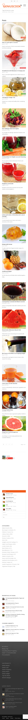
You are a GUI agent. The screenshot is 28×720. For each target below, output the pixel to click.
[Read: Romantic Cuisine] (4, 494)
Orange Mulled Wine (7, 410)
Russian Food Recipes (7, 554)
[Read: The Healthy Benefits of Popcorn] (3, 604)
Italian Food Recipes (7, 544)
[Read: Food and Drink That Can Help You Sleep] (3, 611)
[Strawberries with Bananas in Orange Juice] (14, 60)
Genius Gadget (6, 673)
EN (11, 1)
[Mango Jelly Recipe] (14, 233)
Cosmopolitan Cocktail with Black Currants (13, 301)
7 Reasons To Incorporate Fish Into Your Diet (14, 606)
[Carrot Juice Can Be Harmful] (14, 373)
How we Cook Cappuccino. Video (12, 633)
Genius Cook (5, 667)
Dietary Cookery (6, 538)
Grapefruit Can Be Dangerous (10, 432)
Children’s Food (6, 532)
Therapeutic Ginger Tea (8, 97)
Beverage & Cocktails (7, 530)
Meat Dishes (5, 548)
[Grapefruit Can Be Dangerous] (14, 423)
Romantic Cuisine (9, 493)
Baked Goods (5, 528)
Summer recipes (6, 562)
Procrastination (6, 655)
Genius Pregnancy (6, 669)
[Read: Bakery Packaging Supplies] (3, 707)
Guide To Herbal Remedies (9, 652)
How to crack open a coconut (10, 42)
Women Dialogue (6, 677)
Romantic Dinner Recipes (8, 552)
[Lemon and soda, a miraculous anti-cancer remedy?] (14, 204)
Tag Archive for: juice (8, 10)
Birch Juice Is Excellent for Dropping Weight (13, 353)
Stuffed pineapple (7, 271)
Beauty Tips (5, 648)
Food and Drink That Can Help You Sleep (13, 610)
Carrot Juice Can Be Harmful (9, 383)
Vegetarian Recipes (7, 566)
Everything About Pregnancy (9, 650)
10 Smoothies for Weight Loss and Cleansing (14, 157)
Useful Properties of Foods (9, 564)
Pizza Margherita (9, 501)
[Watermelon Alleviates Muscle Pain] (14, 319)
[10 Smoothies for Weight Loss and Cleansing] (14, 146)
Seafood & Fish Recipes (8, 560)
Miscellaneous (5, 550)
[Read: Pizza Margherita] (4, 502)
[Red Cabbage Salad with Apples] (14, 118)
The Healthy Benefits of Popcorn (12, 603)
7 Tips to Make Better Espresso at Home (13, 698)
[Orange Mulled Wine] (14, 400)
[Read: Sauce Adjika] (4, 509)
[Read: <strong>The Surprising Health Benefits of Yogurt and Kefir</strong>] (3, 599)
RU (14, 1)
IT (17, 1)
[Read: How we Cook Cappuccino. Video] (3, 634)
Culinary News (5, 534)
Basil (7, 504)
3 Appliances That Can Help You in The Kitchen (15, 629)
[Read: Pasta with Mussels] (4, 498)
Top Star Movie (6, 675)
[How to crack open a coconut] (14, 31)
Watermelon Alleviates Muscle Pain (11, 330)
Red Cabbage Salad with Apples (10, 128)
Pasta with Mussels (10, 497)
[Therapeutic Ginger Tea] (14, 86)
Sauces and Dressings (7, 558)
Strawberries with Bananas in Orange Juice (13, 70)
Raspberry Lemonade (7, 183)
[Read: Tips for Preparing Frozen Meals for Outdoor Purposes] (3, 694)
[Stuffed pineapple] (14, 260)
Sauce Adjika (8, 508)
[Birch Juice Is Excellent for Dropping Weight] (14, 344)
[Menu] (24, 5)
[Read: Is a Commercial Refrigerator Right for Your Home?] (3, 689)
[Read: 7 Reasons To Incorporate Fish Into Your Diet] (3, 607)
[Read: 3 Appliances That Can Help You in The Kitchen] (3, 630)
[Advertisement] (14, 474)
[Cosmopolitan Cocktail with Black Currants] (14, 291)
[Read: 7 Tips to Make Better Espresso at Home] (3, 699)
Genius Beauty (6, 665)
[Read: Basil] (4, 505)
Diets (3, 540)
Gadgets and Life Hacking (8, 542)
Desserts (4, 536)
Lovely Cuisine (5, 546)
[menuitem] (20, 5)
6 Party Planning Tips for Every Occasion (13, 702)
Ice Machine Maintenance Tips (11, 625)
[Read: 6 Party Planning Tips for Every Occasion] (3, 703)
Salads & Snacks (6, 556)
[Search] (20, 5)
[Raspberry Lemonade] (14, 173)
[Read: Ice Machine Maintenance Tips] (3, 626)
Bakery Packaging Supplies (11, 706)
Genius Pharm (5, 671)
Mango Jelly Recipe (7, 244)
